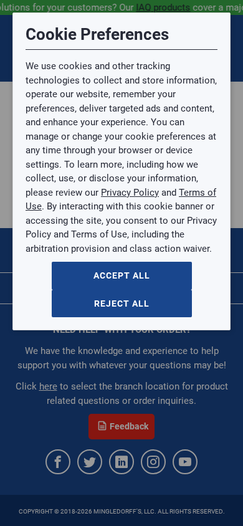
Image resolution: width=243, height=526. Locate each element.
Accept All (121, 275)
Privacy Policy (130, 192)
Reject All (122, 303)
